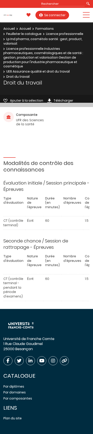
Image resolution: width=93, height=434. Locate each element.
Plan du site (12, 418)
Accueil (9, 28)
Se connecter (54, 15)
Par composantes (17, 398)
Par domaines (14, 392)
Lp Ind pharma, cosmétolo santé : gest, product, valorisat (42, 41)
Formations (44, 28)
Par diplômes (13, 386)
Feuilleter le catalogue (24, 34)
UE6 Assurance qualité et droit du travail (38, 71)
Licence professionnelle (64, 34)
